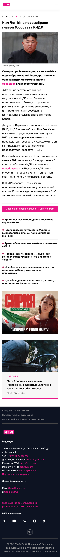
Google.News (11, 491)
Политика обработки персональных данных (24, 419)
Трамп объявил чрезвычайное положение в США (29, 245)
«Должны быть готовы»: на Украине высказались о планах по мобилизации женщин (26, 232)
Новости (8, 17)
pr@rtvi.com (26, 466)
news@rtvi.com (28, 463)
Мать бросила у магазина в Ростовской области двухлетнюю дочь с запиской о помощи (29, 385)
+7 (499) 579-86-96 (17, 455)
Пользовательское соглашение (17, 415)
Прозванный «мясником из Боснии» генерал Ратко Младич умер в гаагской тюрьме (26, 256)
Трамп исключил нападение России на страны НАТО (27, 221)
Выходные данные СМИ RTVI (16, 410)
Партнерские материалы (16, 474)
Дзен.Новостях (16, 488)
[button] (56, 5)
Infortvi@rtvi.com (36, 459)
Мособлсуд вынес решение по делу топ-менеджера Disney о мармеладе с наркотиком (28, 270)
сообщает (8, 83)
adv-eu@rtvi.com (27, 470)
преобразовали (12, 168)
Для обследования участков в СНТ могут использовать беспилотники (28, 282)
